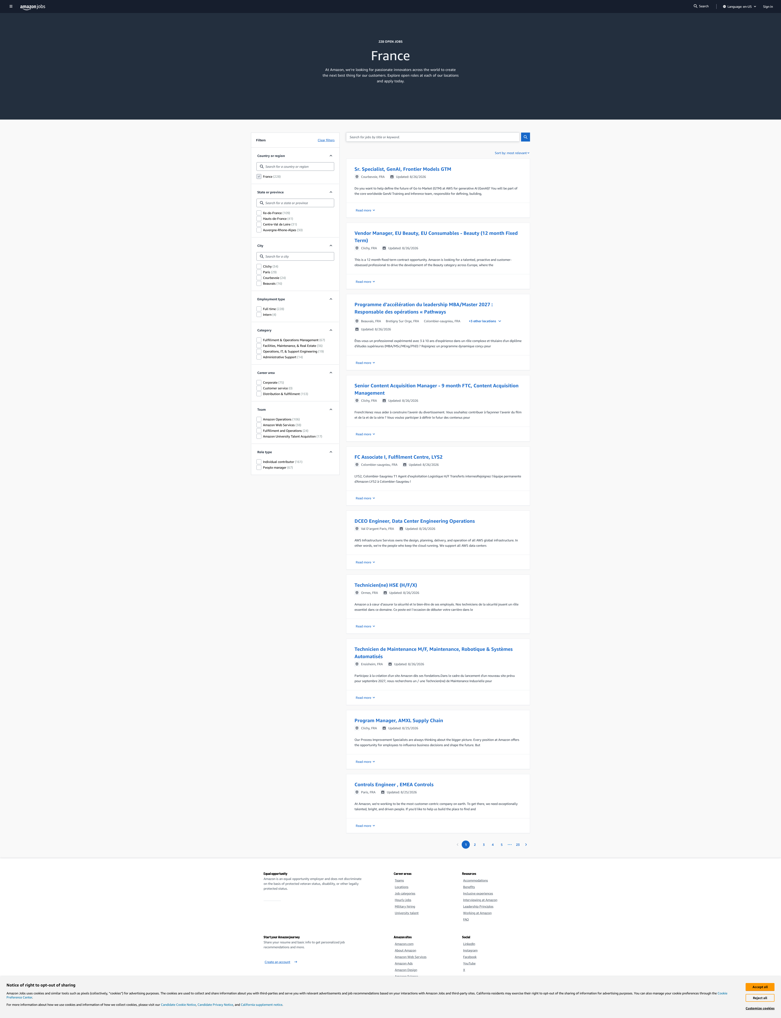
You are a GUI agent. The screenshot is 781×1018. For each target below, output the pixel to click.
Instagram (470, 950)
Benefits (469, 887)
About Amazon (405, 950)
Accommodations (475, 880)
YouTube (469, 963)
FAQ (466, 919)
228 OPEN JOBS (390, 41)
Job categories (405, 893)
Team (261, 409)
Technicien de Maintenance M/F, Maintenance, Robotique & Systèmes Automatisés (434, 652)
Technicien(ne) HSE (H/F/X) (386, 585)
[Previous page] (458, 845)
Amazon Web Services (410, 957)
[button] (438, 188)
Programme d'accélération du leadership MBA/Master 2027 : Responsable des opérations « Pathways (424, 308)
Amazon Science (406, 976)
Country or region (271, 156)
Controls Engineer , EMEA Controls (394, 784)
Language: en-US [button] (740, 6)
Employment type (271, 299)
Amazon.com (404, 944)
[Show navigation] (11, 6)
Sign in (768, 6)
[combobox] (295, 166)
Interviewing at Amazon (480, 900)
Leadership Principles (478, 906)
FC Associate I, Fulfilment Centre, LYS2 (399, 457)
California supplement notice (261, 1005)
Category (264, 330)
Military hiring (405, 906)
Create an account (277, 962)
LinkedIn (469, 944)
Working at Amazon (477, 913)
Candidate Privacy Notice (215, 1005)
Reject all (760, 998)
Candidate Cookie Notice (178, 1005)
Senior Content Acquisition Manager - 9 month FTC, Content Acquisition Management (437, 389)
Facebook (470, 957)
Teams (399, 880)
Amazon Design (406, 970)
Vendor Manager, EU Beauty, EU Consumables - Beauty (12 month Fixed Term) (436, 236)
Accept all (760, 987)
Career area (266, 373)
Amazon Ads (404, 963)
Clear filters (326, 140)
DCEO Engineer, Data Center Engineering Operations (415, 521)
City (260, 246)
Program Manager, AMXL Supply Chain (399, 720)
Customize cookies (760, 1008)
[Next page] (526, 845)
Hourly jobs (403, 900)
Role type (264, 452)
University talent (407, 913)
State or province (270, 192)
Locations (401, 887)
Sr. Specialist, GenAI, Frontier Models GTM (403, 169)
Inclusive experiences (478, 893)
